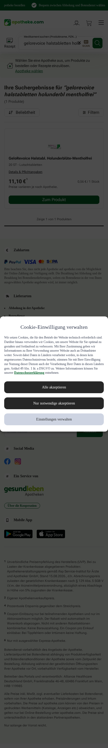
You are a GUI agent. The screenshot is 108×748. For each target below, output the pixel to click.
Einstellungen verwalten (54, 421)
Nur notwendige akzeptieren (54, 405)
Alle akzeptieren (54, 389)
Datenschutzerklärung (48, 375)
